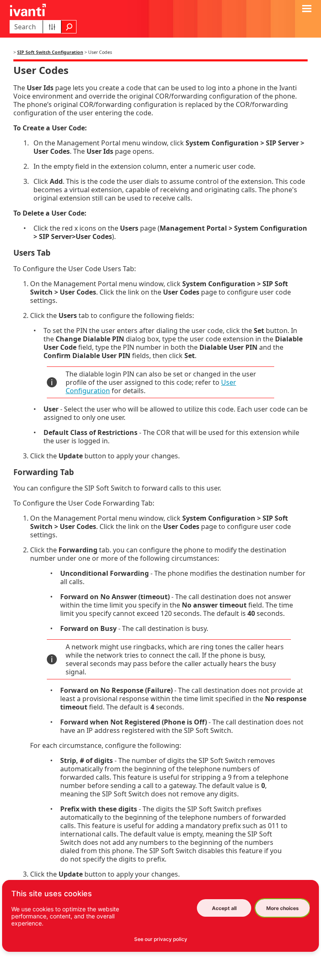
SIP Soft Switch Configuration (50, 52)
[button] (52, 26)
